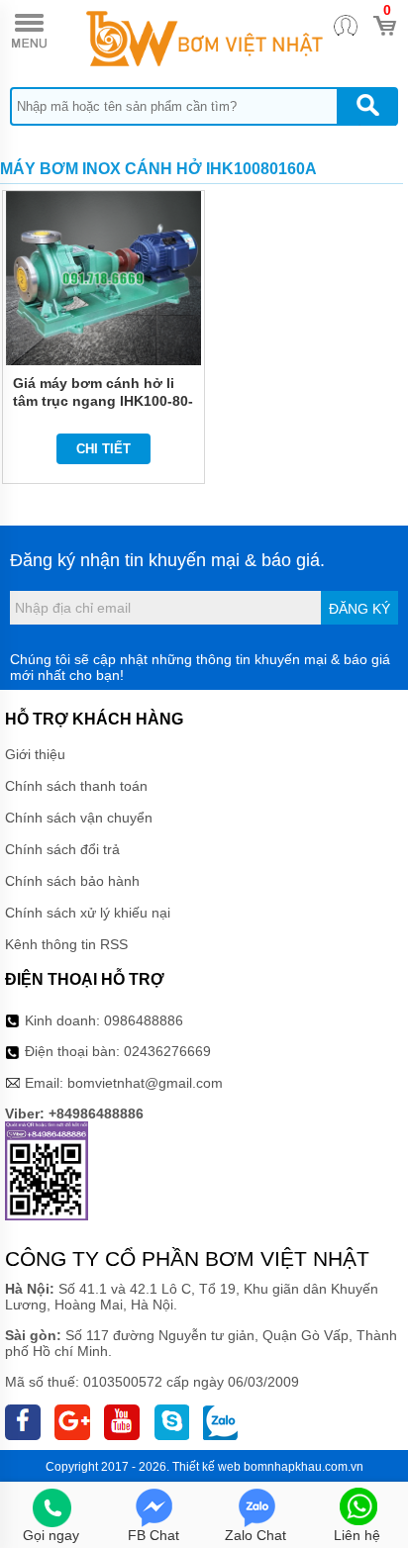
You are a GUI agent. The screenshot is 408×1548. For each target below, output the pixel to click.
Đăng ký (359, 609)
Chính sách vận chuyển (79, 817)
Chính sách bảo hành (72, 881)
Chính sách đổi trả (62, 849)
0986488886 (143, 1020)
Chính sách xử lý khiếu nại (87, 912)
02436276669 (167, 1051)
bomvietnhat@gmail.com (145, 1083)
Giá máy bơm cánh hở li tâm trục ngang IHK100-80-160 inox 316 (103, 401)
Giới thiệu (35, 754)
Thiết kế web (206, 1467)
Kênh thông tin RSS (66, 944)
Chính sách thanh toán (76, 786)
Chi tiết (103, 448)
